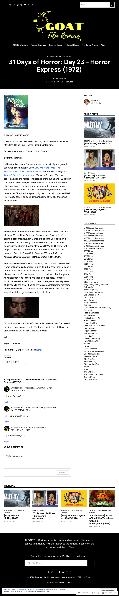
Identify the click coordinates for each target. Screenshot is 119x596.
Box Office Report (91, 295)
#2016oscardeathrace (94, 230)
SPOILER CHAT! (90, 356)
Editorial (87, 305)
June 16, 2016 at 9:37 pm (21, 410)
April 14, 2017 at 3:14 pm (20, 430)
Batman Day (89, 287)
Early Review (97, 141)
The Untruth (89, 372)
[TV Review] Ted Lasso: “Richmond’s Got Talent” (95, 177)
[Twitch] (32, 5)
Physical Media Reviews (94, 351)
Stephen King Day (91, 364)
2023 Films (88, 271)
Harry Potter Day (91, 333)
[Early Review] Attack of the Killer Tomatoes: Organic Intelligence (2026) (101, 519)
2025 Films (88, 277)
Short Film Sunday (92, 354)
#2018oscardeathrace (93, 235)
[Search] (112, 4)
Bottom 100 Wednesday (94, 292)
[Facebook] (10, 5)
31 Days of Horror (54, 56)
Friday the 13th (90, 323)
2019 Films (88, 261)
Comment (62, 472)
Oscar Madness (90, 348)
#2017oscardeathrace (93, 233)
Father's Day (89, 310)
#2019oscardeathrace (94, 238)
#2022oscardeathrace (94, 246)
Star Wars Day (90, 361)
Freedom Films (90, 320)
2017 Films (88, 256)
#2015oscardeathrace (93, 228)
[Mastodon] (21, 5)
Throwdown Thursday (93, 374)
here (38, 349)
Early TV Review (89, 173)
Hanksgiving (89, 328)
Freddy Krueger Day (92, 318)
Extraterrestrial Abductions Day (97, 307)
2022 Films (88, 269)
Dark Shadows (34, 171)
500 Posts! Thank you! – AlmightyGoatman (29, 427)
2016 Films (88, 253)
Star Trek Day (89, 359)
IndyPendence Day (92, 338)
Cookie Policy (45, 592)
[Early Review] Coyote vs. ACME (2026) (95, 211)
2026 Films (88, 141)
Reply (6, 402)
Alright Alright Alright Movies (96, 284)
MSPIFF (87, 343)
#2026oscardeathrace (94, 248)
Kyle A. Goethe (59, 78)
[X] (29, 5)
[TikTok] (18, 5)
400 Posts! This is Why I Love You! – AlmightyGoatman (33, 407)
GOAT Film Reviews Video (94, 325)
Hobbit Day (88, 336)
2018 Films (88, 259)
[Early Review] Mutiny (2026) (97, 144)
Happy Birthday (90, 330)
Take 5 (86, 366)
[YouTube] (25, 5)
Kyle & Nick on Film (91, 341)
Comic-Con (89, 297)
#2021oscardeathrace (93, 243)
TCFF (86, 369)
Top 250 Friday (90, 377)
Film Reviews (67, 56)
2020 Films (88, 264)
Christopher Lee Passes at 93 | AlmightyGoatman (31, 388)
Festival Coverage (91, 313)
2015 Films (88, 251)
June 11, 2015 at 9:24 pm (21, 390)
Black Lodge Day (91, 289)
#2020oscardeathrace (94, 240)
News (86, 346)
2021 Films (88, 266)
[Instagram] (14, 5)
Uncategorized (90, 379)
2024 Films (88, 274)
